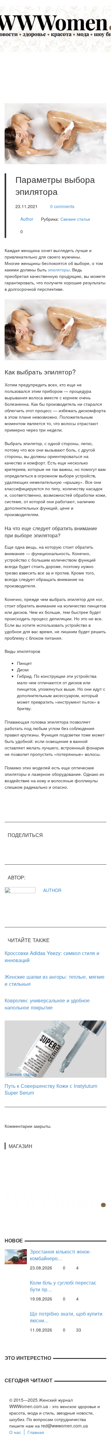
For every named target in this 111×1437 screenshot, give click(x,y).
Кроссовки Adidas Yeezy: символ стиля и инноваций (52, 956)
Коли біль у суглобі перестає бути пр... (63, 1286)
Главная (35, 1432)
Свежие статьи (75, 219)
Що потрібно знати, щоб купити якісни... (66, 1317)
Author (26, 219)
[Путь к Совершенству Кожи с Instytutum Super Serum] (55, 1048)
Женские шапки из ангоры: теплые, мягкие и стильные (55, 980)
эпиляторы (59, 269)
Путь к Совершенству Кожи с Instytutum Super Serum (51, 1089)
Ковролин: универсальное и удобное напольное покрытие (47, 1004)
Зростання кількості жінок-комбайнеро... (60, 1255)
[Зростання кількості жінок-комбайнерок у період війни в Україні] (16, 1256)
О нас (15, 1432)
